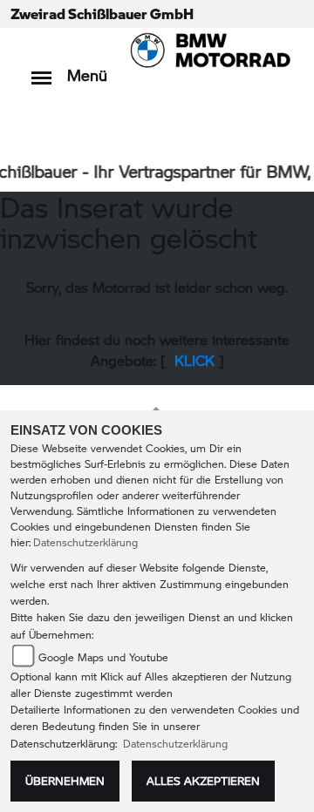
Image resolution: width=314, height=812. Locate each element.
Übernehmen (65, 781)
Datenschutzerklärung (85, 542)
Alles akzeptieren (203, 781)
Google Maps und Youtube (103, 657)
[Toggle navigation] (41, 69)
